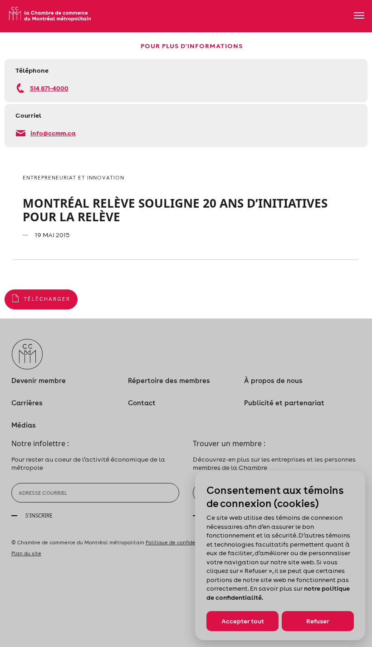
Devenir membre (38, 380)
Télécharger (47, 299)
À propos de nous (273, 380)
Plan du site (26, 553)
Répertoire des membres (169, 380)
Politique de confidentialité (180, 542)
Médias (23, 425)
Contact (142, 402)
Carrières (27, 402)
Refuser (317, 621)
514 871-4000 (49, 88)
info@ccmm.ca (53, 133)
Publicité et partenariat (284, 402)
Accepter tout (242, 621)
